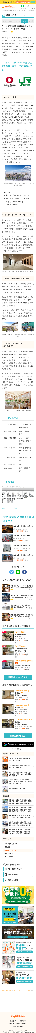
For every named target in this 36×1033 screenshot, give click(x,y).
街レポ (11, 21)
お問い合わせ (18, 1026)
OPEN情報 (9, 857)
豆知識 (31, 21)
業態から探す (13, 880)
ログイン (33, 8)
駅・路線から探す (15, 869)
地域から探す (13, 874)
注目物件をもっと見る (18, 677)
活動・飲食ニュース (20, 990)
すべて (5, 21)
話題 (24, 21)
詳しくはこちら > (18, 749)
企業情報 (23, 1021)
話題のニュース (10, 850)
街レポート (9, 853)
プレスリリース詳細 (9, 508)
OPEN (18, 21)
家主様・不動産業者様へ (18, 1024)
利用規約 (13, 1021)
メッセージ (27, 8)
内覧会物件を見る (18, 736)
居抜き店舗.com (7, 990)
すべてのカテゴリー (12, 844)
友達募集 (22, 8)
